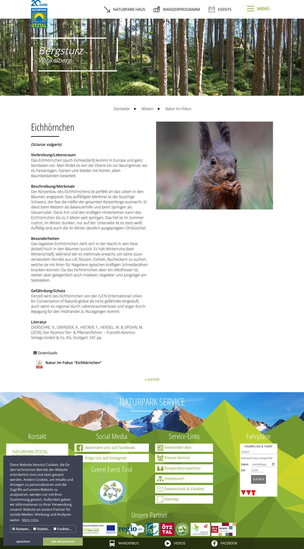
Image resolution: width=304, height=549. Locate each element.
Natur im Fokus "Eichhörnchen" (73, 362)
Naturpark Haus (129, 9)
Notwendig (23, 529)
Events (224, 9)
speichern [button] (23, 541)
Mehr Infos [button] (30, 520)
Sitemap (171, 499)
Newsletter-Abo (177, 447)
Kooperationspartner (182, 468)
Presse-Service (177, 457)
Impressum (174, 478)
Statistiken (44, 529)
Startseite (121, 108)
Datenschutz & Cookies (184, 488)
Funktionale (66, 529)
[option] (152, 54)
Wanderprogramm (181, 9)
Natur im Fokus (178, 108)
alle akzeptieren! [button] (63, 541)
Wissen (147, 108)
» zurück (152, 379)
